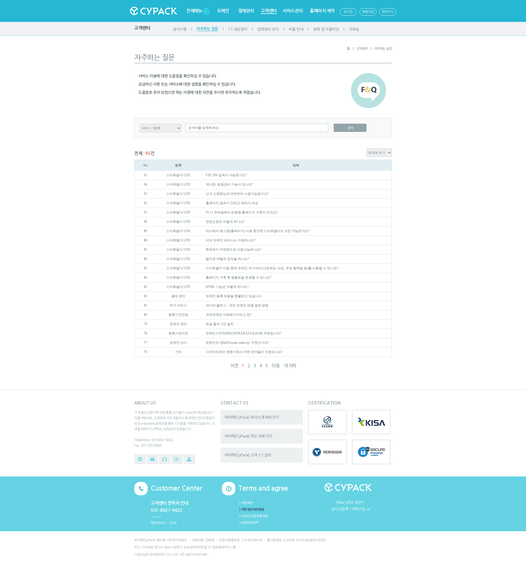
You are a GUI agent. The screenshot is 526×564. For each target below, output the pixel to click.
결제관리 (246, 11)
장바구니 (387, 11)
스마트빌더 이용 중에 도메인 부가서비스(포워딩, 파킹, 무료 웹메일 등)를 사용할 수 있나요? (272, 268)
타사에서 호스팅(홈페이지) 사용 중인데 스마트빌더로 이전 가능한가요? (258, 231)
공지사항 (180, 29)
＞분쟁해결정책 (248, 522)
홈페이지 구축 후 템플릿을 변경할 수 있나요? (238, 277)
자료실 (354, 29)
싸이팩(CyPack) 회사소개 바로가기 (252, 417)
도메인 (223, 11)
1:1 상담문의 (237, 29)
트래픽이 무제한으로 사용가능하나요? (233, 249)
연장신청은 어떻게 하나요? (225, 222)
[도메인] (140, 459)
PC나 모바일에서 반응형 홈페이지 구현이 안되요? (242, 212)
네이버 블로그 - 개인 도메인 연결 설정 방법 (237, 305)
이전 (234, 366)
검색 (350, 128)
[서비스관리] (177, 459)
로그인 (348, 11)
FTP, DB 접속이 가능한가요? (226, 175)
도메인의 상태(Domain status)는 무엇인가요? (237, 343)
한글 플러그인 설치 (220, 324)
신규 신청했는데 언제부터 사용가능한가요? (237, 194)
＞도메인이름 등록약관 (253, 516)
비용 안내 (295, 29)
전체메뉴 (194, 11)
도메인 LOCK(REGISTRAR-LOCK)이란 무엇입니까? (243, 333)
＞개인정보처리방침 (251, 509)
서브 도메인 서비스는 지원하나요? (231, 240)
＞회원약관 (245, 503)
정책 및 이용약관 (326, 29)
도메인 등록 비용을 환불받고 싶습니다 (234, 296)
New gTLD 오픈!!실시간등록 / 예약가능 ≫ (350, 506)
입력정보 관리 (268, 29)
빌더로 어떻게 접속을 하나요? (227, 259)
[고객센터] (164, 459)
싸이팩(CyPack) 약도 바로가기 (248, 436)
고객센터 (269, 11)
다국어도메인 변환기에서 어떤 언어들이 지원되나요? (244, 352)
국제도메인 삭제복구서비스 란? (228, 315)
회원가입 (368, 11)
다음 (276, 366)
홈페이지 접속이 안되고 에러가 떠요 (232, 203)
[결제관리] (152, 459)
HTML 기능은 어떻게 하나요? (227, 287)
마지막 (290, 366)
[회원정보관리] (189, 459)
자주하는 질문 (207, 29)
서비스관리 (293, 11)
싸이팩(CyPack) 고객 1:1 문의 (248, 455)
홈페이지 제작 (322, 11)
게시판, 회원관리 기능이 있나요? (229, 184)
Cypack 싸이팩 (153, 10)
